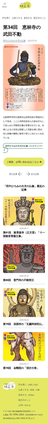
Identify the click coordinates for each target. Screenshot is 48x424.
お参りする (17, 18)
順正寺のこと (40, 18)
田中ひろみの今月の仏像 (14, 40)
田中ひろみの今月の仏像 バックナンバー (24, 145)
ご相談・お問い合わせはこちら (23, 162)
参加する (28, 18)
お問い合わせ (24, 405)
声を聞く (6, 18)
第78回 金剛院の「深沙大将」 (21, 368)
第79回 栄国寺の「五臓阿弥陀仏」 (23, 324)
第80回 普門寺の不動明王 (18, 280)
